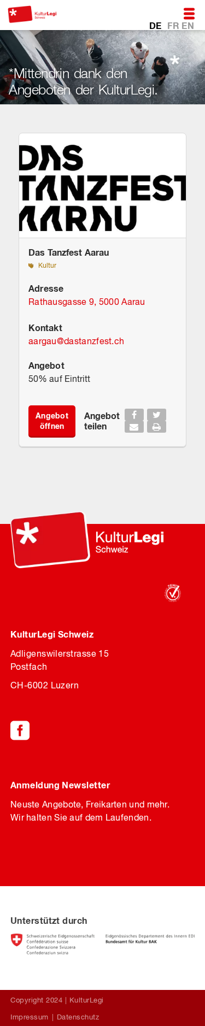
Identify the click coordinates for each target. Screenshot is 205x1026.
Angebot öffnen (52, 421)
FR (174, 25)
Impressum (29, 1017)
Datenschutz (78, 1017)
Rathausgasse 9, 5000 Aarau (86, 301)
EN (187, 25)
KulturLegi (86, 1000)
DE (156, 25)
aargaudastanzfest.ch (76, 341)
